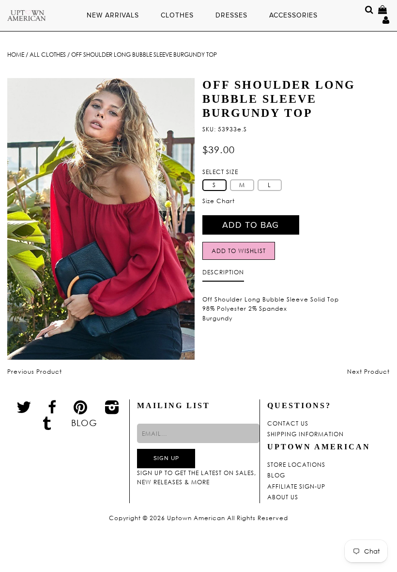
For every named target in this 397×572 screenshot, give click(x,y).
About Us (282, 497)
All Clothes (48, 54)
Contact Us (287, 424)
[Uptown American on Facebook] (52, 407)
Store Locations (296, 465)
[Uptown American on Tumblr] (47, 422)
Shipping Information (305, 434)
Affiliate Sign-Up (296, 487)
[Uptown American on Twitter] (23, 406)
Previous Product (34, 371)
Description (223, 272)
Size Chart (218, 201)
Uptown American (196, 518)
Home (15, 54)
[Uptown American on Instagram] (112, 406)
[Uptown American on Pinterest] (80, 406)
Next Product (368, 371)
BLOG (84, 422)
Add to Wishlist (239, 250)
